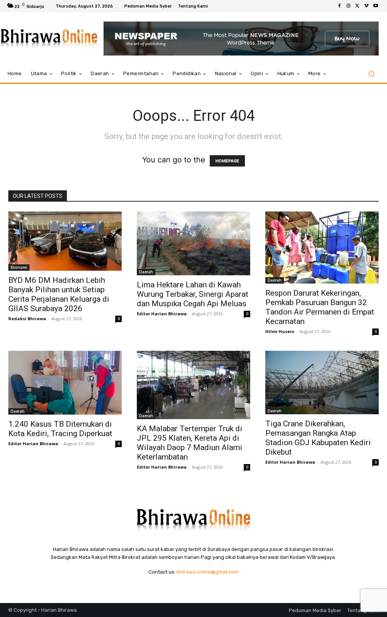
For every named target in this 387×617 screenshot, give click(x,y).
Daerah (146, 272)
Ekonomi (19, 267)
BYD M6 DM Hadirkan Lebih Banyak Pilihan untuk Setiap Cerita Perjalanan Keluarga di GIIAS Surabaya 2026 (58, 294)
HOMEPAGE (227, 161)
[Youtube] (375, 6)
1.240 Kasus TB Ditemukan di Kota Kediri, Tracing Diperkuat (60, 429)
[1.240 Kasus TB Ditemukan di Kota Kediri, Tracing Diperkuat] (65, 383)
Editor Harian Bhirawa (162, 313)
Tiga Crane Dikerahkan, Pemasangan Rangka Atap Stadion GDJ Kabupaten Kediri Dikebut (318, 438)
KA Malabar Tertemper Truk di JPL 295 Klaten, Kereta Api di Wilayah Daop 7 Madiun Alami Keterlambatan (189, 442)
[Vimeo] (366, 6)
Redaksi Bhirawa (27, 318)
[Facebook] (339, 6)
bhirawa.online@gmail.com (207, 572)
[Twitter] (357, 6)
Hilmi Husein (279, 331)
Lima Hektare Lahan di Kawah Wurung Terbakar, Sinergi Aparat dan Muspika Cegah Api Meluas (192, 294)
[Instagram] (348, 6)
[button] (371, 74)
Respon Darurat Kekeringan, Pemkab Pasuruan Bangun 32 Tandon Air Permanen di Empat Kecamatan (319, 307)
